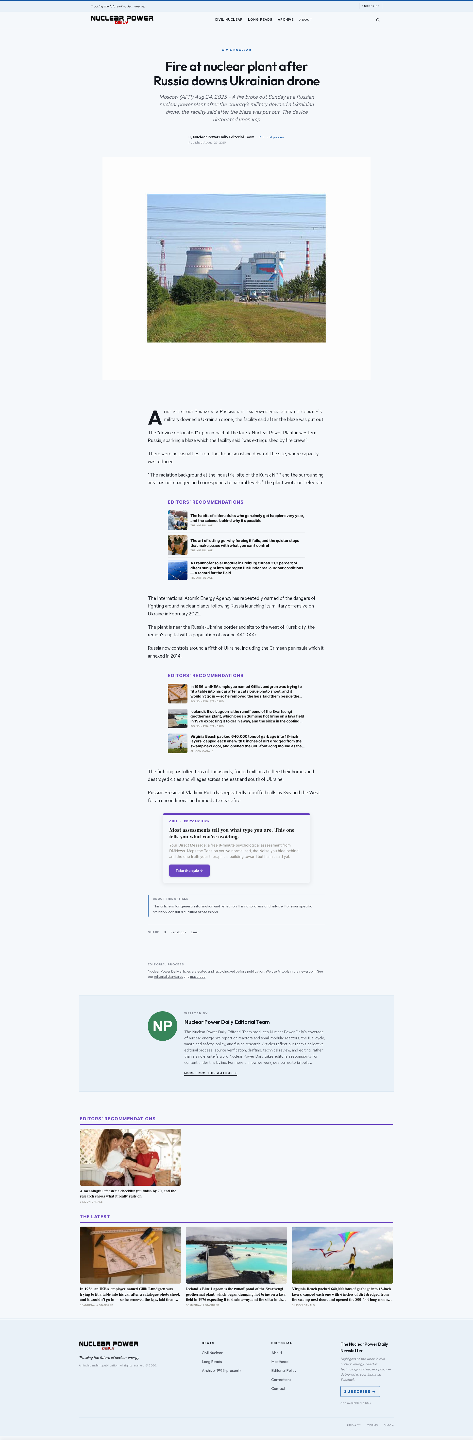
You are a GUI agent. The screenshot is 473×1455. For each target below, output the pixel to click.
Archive (286, 20)
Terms (372, 1425)
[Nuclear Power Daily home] (122, 20)
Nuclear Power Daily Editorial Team (223, 137)
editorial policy (299, 1062)
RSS (368, 1403)
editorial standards (168, 976)
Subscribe (371, 6)
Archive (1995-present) (221, 1370)
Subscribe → (360, 1391)
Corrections (281, 1379)
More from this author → (210, 1073)
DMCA (389, 1425)
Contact (278, 1388)
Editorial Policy (283, 1370)
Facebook (178, 932)
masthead (197, 976)
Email (195, 932)
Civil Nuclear (229, 20)
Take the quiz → (189, 870)
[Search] (377, 20)
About (305, 20)
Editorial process (271, 137)
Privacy (354, 1425)
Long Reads (260, 20)
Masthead (279, 1361)
